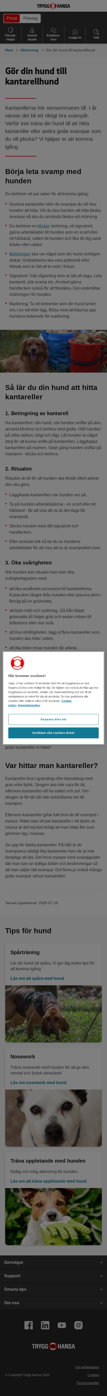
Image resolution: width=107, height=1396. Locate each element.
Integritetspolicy (29, 705)
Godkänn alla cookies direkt (53, 732)
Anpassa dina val (53, 719)
